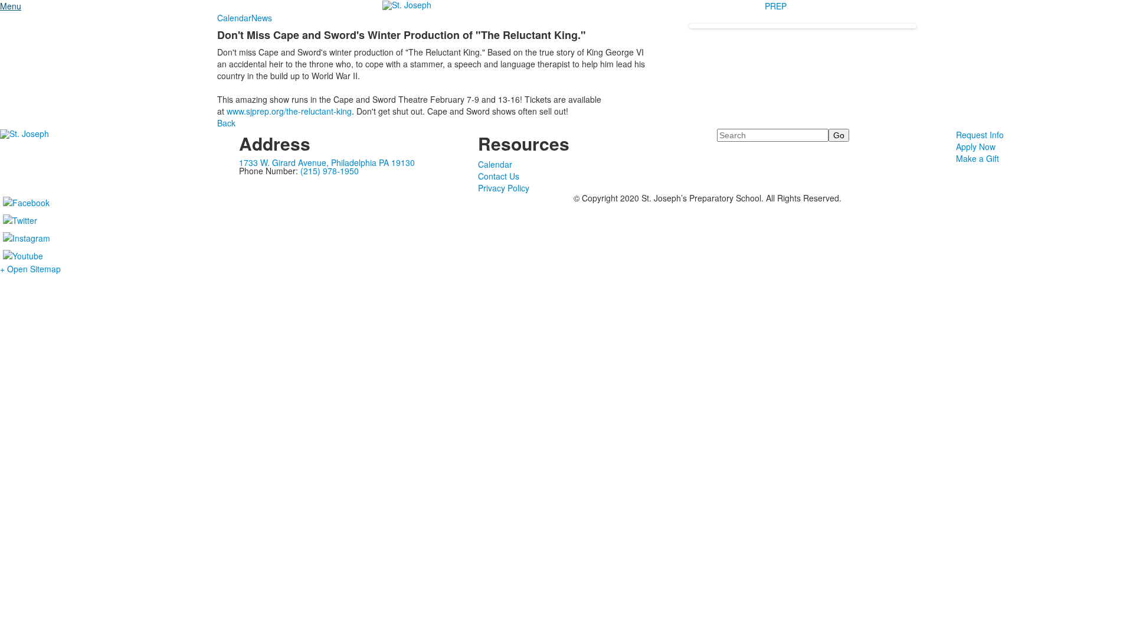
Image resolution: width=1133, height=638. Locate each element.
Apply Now (976, 146)
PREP (776, 6)
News (261, 18)
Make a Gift (977, 158)
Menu (10, 6)
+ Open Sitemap (30, 269)
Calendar (234, 18)
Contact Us (498, 176)
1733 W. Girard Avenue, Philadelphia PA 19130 (327, 162)
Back (226, 123)
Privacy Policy (503, 188)
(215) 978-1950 (329, 171)
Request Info (980, 135)
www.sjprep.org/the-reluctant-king (289, 111)
